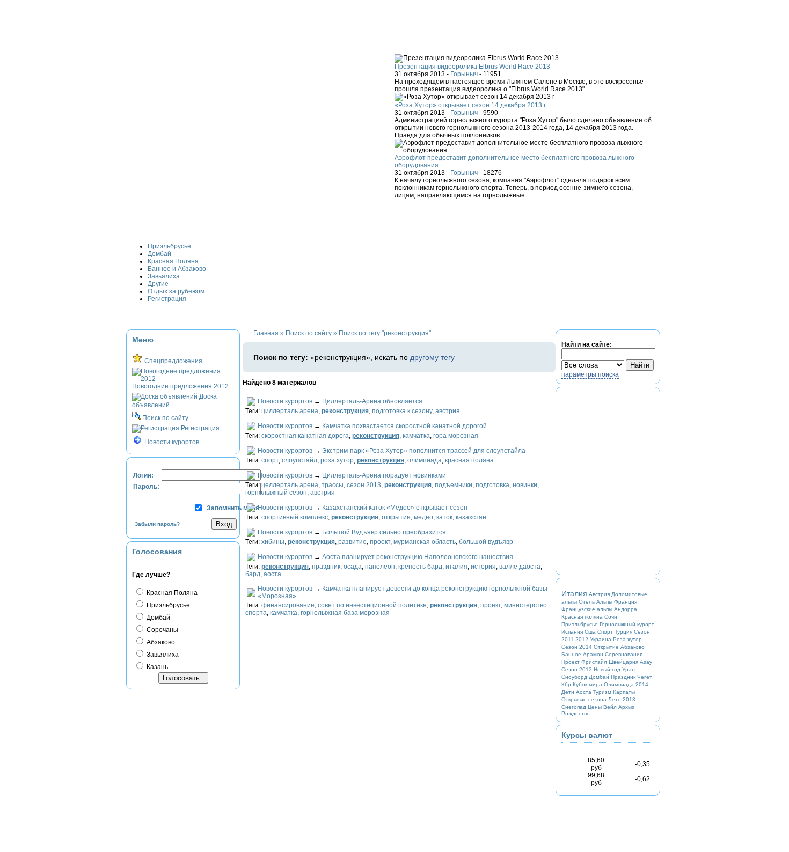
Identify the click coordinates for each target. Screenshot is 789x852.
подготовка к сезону (402, 411)
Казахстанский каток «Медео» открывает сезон (394, 507)
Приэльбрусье (167, 605)
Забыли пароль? (157, 524)
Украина (600, 639)
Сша (590, 632)
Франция (625, 602)
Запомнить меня (233, 508)
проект (380, 542)
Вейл (610, 707)
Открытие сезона (584, 699)
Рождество (575, 713)
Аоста (583, 692)
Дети (567, 692)
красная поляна (469, 460)
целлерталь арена (289, 485)
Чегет (644, 677)
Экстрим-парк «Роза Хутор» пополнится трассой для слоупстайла (423, 450)
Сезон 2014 (576, 647)
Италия (574, 593)
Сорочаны (161, 630)
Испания (572, 632)
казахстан (471, 517)
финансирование (288, 605)
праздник (326, 566)
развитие (352, 542)
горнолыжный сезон (276, 492)
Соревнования (623, 654)
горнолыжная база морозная (345, 612)
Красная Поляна (171, 593)
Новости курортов (285, 401)
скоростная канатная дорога (305, 435)
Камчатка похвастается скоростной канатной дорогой (404, 426)
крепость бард (420, 566)
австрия (447, 411)
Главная (266, 333)
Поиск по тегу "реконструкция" (385, 333)
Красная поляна (582, 617)
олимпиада (424, 460)
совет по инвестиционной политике (372, 605)
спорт (270, 460)
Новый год (607, 669)
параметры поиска (590, 374)
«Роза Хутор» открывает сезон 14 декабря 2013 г (470, 105)
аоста (272, 574)
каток (444, 517)
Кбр (566, 684)
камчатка (416, 435)
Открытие (606, 647)
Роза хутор (627, 639)
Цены (595, 707)
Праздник (623, 677)
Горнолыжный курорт (627, 624)
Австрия (599, 594)
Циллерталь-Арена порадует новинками (384, 475)
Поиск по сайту (309, 333)
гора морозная (455, 435)
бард (252, 574)
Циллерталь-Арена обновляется (372, 401)
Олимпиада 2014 (626, 684)
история (483, 566)
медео (423, 517)
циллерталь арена (289, 411)
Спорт (605, 632)
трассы (333, 485)
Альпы (604, 602)
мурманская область (424, 542)
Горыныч (464, 74)
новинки (525, 485)
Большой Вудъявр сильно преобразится (384, 532)
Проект (570, 662)
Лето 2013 (621, 699)
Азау (646, 662)
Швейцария (623, 662)
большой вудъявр (486, 542)
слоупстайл (299, 460)
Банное (571, 654)
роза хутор (337, 460)
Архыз (626, 707)
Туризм (602, 692)
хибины (272, 542)
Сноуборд (574, 677)
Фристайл (594, 662)
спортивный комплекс (294, 517)
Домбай (157, 617)
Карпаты (624, 692)
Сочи (610, 617)
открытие (396, 517)
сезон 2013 (364, 485)
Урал (628, 669)
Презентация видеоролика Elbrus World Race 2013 (472, 66)
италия (456, 566)
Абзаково (160, 642)
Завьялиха (162, 654)
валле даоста (519, 566)
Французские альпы (586, 609)
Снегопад (573, 707)
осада (353, 566)
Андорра (625, 609)
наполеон (380, 566)
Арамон (593, 654)
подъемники (453, 485)
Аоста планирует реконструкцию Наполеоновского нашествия (417, 557)
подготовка (492, 485)
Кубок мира (587, 684)
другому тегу (432, 357)
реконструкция (345, 411)
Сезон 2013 (576, 669)
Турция (623, 632)
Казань (156, 667)
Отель (587, 602)
